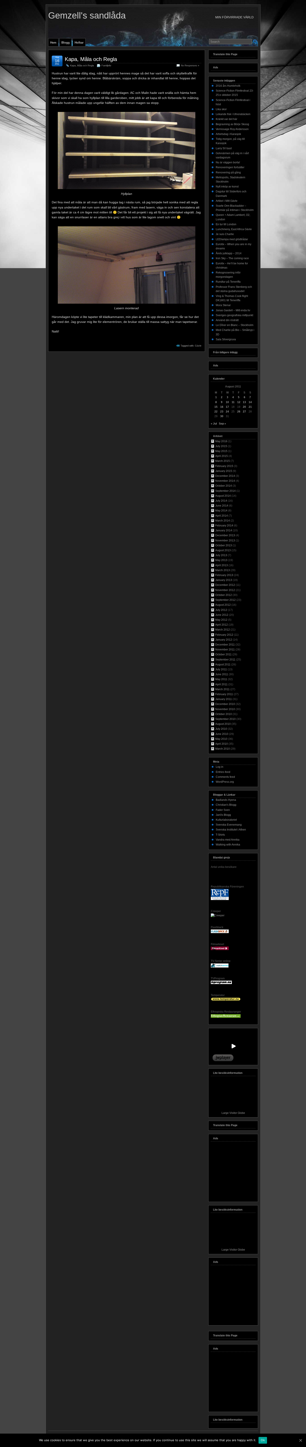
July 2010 (221, 728)
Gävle (198, 345)
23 (221, 411)
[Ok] (300, 1440)
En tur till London (226, 224)
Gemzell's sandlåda (87, 15)
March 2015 (222, 461)
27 (244, 411)
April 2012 (221, 624)
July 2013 (221, 555)
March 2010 (222, 748)
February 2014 (224, 525)
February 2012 (224, 634)
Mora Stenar (223, 305)
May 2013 (221, 560)
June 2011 (221, 674)
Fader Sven (223, 810)
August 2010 (223, 724)
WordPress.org (225, 781)
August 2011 (223, 664)
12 (238, 402)
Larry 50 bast (224, 148)
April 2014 (221, 515)
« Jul (214, 423)
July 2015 (221, 446)
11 (233, 402)
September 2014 (225, 490)
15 (216, 406)
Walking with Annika (228, 844)
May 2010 (221, 738)
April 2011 (221, 684)
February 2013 (224, 575)
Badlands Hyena (226, 799)
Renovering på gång (228, 172)
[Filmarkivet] (220, 949)
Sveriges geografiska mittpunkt (234, 315)
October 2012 (223, 595)
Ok (263, 1440)
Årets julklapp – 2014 (228, 253)
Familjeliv (106, 65)
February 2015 (224, 466)
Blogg (65, 42)
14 (250, 402)
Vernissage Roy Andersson (232, 129)
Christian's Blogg (226, 804)
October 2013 (223, 545)
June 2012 (221, 614)
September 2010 (225, 719)
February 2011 (224, 694)
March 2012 (222, 629)
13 (244, 402)
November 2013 (225, 540)
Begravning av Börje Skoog (232, 124)
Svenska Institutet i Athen (231, 829)
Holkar (79, 42)
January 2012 (223, 639)
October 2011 (223, 654)
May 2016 (221, 441)
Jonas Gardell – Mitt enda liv (233, 310)
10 (227, 402)
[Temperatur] (226, 999)
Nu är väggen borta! (228, 162)
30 (221, 416)
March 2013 (222, 570)
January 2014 (223, 530)
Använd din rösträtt (227, 320)
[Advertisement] (233, 1172)
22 (216, 411)
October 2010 (223, 714)
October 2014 (223, 485)
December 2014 (225, 475)
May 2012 (221, 619)
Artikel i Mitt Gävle (226, 200)
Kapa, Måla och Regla (91, 59)
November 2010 (225, 709)
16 (221, 406)
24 (227, 411)
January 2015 (223, 471)
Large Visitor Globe (233, 1113)
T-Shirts (220, 834)
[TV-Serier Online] (219, 966)
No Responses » (190, 65)
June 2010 (221, 734)
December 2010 (225, 704)
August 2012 (223, 604)
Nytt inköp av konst (227, 186)
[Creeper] (217, 915)
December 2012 (225, 585)
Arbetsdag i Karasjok (228, 134)
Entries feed (223, 772)
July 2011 (221, 669)
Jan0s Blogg (223, 814)
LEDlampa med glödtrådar (232, 239)
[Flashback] (220, 932)
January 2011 (223, 699)
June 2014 (221, 505)
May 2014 (221, 510)
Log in (219, 766)
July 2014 (221, 500)
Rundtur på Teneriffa (228, 281)
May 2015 (221, 451)
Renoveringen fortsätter (230, 167)
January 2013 (223, 580)
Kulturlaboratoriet (226, 819)
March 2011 (222, 689)
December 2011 (225, 644)
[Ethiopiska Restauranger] (226, 1016)
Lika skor (221, 109)
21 (250, 406)
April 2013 (221, 565)
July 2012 (221, 610)
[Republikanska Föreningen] (220, 899)
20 (244, 406)
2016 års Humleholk (228, 85)
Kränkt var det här (226, 119)
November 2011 (225, 649)
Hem (53, 42)
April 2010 (221, 743)
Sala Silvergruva (226, 339)
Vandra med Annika (227, 839)
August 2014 (223, 495)
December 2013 (225, 535)
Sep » (222, 423)
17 (227, 406)
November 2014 (225, 480)
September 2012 (225, 600)
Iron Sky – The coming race (232, 258)
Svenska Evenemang (229, 824)
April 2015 (221, 456)
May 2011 (221, 679)
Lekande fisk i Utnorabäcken (233, 114)
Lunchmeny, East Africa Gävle (234, 229)
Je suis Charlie (225, 234)
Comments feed (225, 776)
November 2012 (225, 590)
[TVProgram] (221, 983)
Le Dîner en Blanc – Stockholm (234, 325)
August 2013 (223, 550)
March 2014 (222, 520)
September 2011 (225, 659)
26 (238, 411)
